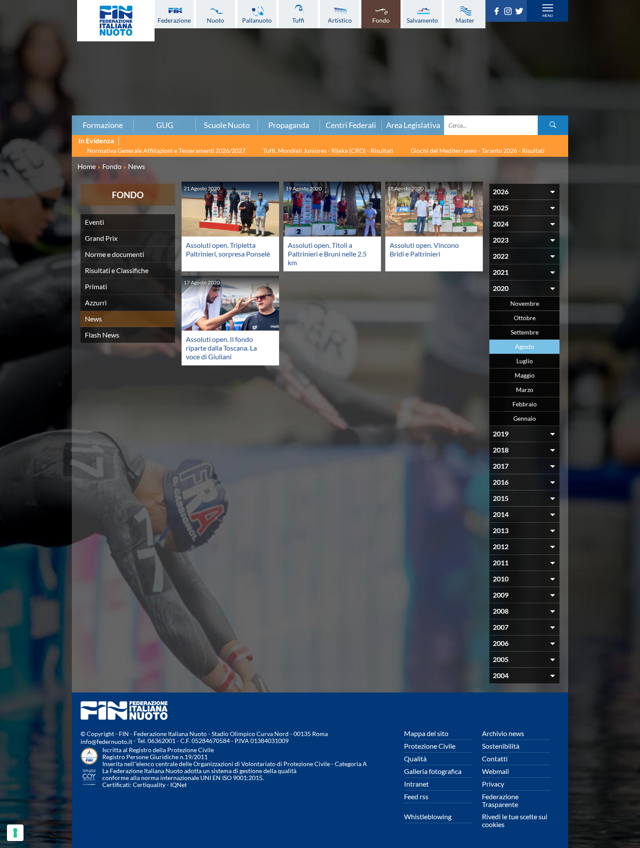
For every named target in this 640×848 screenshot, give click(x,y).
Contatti (495, 758)
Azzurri (96, 302)
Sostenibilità (500, 746)
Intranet (416, 784)
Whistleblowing (427, 816)
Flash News (102, 335)
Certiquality (149, 784)
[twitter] (520, 12)
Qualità (415, 758)
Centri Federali (351, 125)
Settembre (525, 332)
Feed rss (416, 796)
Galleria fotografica (432, 771)
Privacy (493, 784)
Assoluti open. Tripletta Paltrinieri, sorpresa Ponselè (228, 249)
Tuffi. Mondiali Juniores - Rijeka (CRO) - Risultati (328, 150)
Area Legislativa (413, 125)
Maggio (525, 375)
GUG (164, 125)
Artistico (340, 20)
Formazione (103, 125)
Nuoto (215, 20)
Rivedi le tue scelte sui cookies (514, 820)
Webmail (495, 771)
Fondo (381, 20)
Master (465, 20)
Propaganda (288, 125)
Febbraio (524, 404)
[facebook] (498, 12)
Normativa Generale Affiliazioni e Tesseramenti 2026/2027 (166, 150)
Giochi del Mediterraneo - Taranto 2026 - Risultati (478, 150)
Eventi (94, 222)
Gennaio (524, 418)
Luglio (524, 361)
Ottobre (525, 317)
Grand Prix (101, 238)
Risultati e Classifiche (116, 270)
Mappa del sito (426, 733)
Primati (96, 286)
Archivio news (503, 733)
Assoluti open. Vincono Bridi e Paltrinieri (424, 249)
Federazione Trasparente (500, 800)
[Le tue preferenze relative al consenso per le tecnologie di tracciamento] (15, 832)
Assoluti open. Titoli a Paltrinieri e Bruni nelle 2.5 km (327, 254)
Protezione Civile (429, 746)
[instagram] (509, 12)
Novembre (524, 303)
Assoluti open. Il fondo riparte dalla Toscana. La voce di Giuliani (221, 348)
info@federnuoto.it (106, 741)
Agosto (524, 346)
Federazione (174, 20)
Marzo (524, 389)
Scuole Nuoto (227, 125)
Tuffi (298, 20)
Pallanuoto (257, 20)
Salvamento (422, 20)
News (93, 318)
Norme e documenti (114, 254)
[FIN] (116, 20)
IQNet (178, 784)
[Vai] (553, 125)
